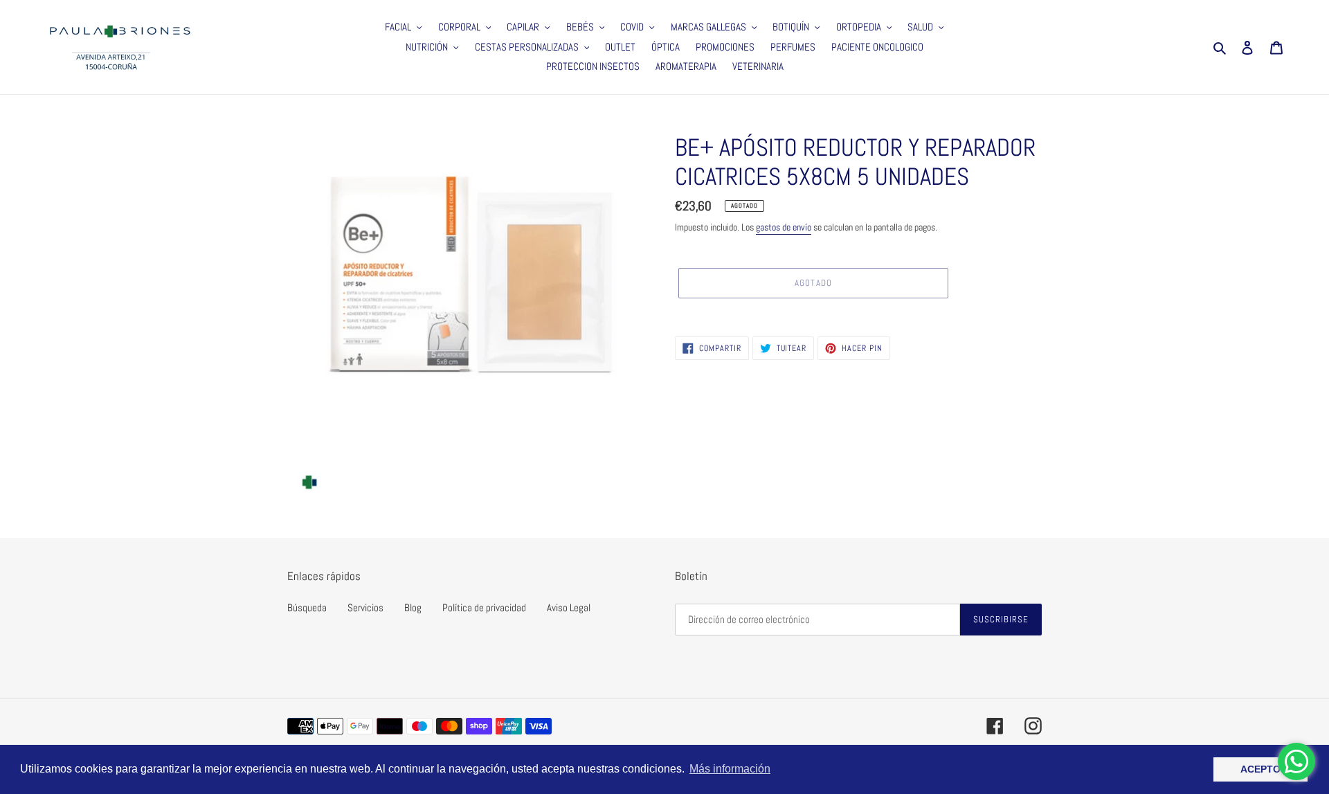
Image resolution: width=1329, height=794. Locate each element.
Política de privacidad (484, 607)
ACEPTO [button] (1260, 769)
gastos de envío (783, 227)
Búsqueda (307, 607)
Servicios (365, 607)
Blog (413, 607)
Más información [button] (729, 769)
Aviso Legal (568, 607)
